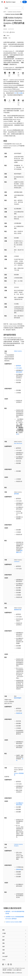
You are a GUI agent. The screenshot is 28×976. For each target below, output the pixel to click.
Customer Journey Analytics (14, 11)
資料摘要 (16, 493)
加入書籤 (7, 32)
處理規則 (18, 365)
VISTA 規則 (19, 368)
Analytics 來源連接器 (19, 774)
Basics (8, 35)
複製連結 (13, 32)
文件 (4, 11)
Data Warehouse (18, 443)
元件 (15, 93)
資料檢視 (18, 869)
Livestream (16, 561)
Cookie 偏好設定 (17, 970)
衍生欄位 (20, 93)
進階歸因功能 (17, 609)
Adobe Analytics (18, 351)
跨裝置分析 (19, 713)
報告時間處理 (17, 698)
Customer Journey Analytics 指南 (13, 14)
